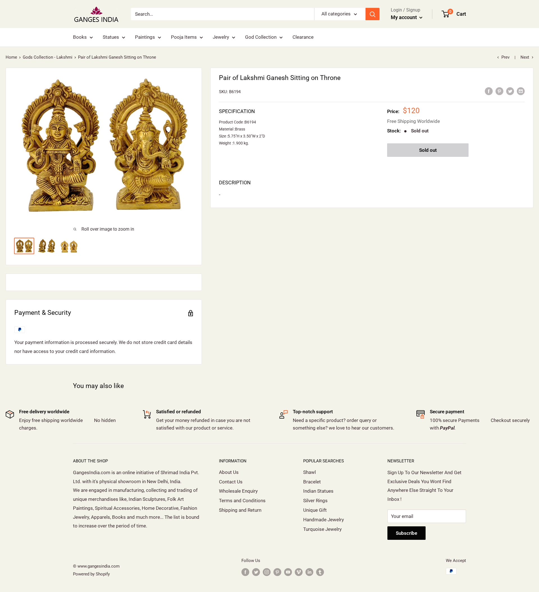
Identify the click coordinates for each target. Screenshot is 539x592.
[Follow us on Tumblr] (320, 572)
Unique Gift (315, 510)
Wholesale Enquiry (238, 491)
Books (80, 37)
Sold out (428, 150)
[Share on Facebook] (489, 91)
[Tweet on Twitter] (510, 91)
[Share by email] (521, 91)
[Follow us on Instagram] (267, 572)
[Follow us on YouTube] (288, 572)
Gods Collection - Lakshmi (47, 57)
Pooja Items (184, 37)
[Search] (373, 14)
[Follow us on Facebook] (245, 572)
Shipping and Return (240, 510)
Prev (505, 57)
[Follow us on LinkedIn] (309, 572)
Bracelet (312, 482)
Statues (111, 37)
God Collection (261, 37)
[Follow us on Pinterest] (277, 572)
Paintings (145, 37)
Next (524, 57)
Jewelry (221, 37)
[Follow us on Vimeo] (299, 572)
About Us (229, 472)
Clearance (303, 37)
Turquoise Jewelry (322, 529)
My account (404, 17)
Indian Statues (318, 491)
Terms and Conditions (242, 500)
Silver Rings (315, 500)
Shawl (309, 472)
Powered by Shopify (91, 574)
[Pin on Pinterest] (499, 91)
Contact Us (231, 482)
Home (11, 57)
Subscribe (406, 533)
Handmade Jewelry (323, 519)
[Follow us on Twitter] (256, 572)
